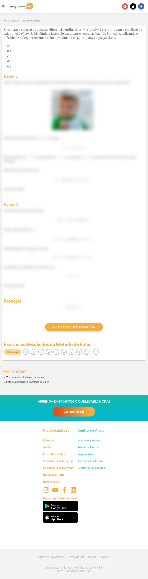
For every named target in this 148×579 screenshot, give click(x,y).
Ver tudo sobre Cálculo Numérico (25, 376)
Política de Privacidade (50, 556)
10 (86, 352)
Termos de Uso (75, 556)
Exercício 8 (12, 352)
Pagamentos (85, 454)
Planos (92, 556)
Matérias (48, 440)
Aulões (47, 447)
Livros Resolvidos (54, 454)
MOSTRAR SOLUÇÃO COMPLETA (74, 327)
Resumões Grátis (53, 474)
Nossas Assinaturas (90, 440)
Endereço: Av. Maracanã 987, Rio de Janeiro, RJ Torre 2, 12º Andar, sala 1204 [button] (74, 569)
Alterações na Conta (90, 461)
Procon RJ (106, 556)
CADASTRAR (74, 412)
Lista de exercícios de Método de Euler (27, 381)
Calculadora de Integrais (58, 461)
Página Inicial (9, 20)
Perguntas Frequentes (91, 467)
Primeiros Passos (88, 447)
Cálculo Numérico (30, 20)
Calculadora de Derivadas (59, 467)
